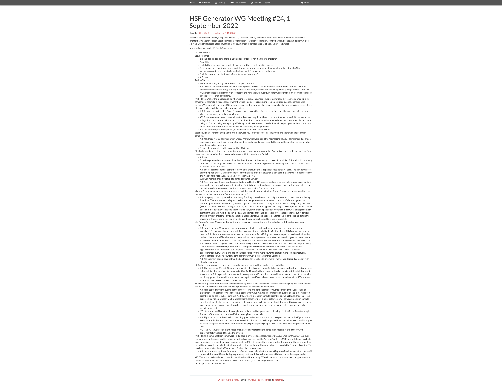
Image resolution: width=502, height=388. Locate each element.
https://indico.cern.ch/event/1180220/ (216, 33)
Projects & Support (261, 3)
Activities (205, 3)
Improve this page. (230, 379)
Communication (239, 3)
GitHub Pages (256, 379)
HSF (193, 3)
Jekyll (266, 379)
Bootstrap (278, 379)
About (306, 3)
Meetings (221, 3)
